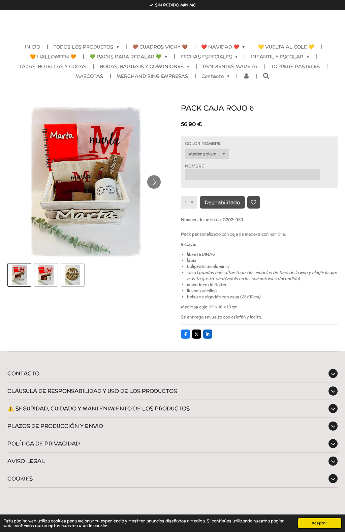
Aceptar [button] (319, 523)
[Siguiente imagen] (154, 182)
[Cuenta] (246, 76)
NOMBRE (194, 166)
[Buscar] (266, 76)
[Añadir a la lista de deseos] (253, 202)
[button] (19, 275)
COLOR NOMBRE (203, 143)
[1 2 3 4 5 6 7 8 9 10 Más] (189, 202)
